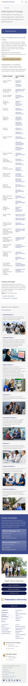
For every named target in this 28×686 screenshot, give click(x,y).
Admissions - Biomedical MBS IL (20, 185)
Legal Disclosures (6, 671)
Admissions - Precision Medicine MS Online (20, 246)
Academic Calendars (20, 626)
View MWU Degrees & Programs (11, 59)
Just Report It (5, 669)
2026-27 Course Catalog (19, 618)
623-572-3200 (8, 536)
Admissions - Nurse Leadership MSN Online (20, 239)
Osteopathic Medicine (9, 417)
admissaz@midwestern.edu (10, 537)
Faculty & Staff (4, 629)
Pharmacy (6, 443)
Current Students (5, 628)
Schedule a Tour (14, 593)
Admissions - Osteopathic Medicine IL (18, 118)
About (3, 621)
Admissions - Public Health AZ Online (20, 219)
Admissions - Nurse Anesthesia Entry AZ (20, 91)
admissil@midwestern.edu (10, 549)
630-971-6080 (11, 648)
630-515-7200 (8, 547)
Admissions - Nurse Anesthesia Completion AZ (20, 270)
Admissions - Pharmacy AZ (18, 133)
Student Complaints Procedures (9, 676)
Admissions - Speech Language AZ (20, 258)
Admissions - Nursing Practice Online (19, 97)
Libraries (17, 636)
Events (17, 612)
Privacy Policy (5, 674)
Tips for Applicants (5, 310)
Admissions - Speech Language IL (20, 253)
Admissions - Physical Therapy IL (20, 137)
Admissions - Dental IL (18, 81)
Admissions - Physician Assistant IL (20, 197)
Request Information (13, 589)
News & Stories (18, 610)
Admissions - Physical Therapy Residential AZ (19, 143)
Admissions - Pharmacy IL (18, 129)
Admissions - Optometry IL (18, 109)
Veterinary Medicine (9, 489)
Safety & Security (19, 638)
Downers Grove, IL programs (10, 298)
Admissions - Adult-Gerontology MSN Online (20, 230)
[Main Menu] (26, 2)
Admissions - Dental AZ (18, 85)
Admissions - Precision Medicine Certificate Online (20, 264)
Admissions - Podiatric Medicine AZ (20, 154)
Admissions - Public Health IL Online (20, 215)
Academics (4, 610)
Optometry (6, 394)
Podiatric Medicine (8, 466)
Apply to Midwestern (14, 585)
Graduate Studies (8, 337)
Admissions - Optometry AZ (19, 113)
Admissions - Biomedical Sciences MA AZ (19, 180)
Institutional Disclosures (7, 667)
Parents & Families (5, 633)
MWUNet (17, 620)
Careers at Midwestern (20, 634)
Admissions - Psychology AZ (19, 163)
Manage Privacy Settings (8, 678)
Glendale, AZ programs (8, 296)
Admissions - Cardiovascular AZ (19, 223)
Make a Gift (14, 606)
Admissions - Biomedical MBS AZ (19, 191)
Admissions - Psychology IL (19, 159)
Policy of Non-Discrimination (9, 672)
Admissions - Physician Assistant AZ (20, 202)
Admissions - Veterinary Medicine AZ (18, 169)
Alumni (3, 626)
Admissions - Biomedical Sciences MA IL (19, 175)
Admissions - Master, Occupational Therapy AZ (18, 209)
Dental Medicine (7, 314)
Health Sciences (7, 364)
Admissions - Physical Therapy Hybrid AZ (19, 148)
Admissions (7, 7)
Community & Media (6, 631)
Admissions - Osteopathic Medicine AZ (18, 124)
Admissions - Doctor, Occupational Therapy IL (18, 103)
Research (4, 619)
